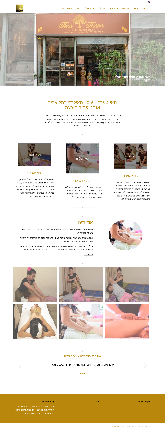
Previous (19, 365)
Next (145, 365)
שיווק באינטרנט (115, 426)
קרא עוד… (88, 254)
